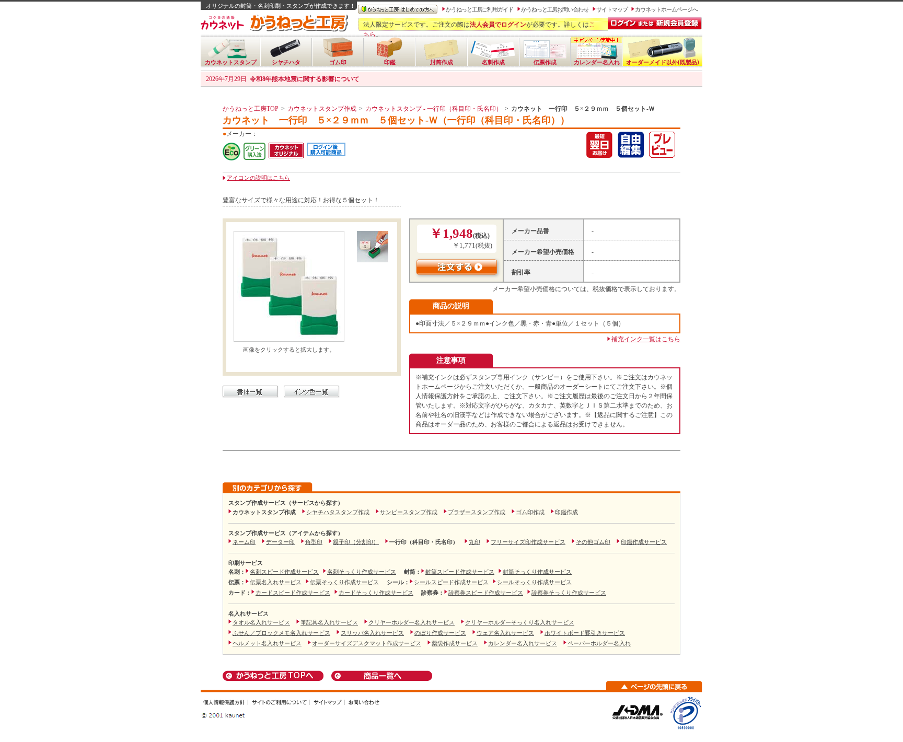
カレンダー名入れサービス (522, 643)
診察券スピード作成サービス (485, 592)
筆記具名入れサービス (329, 622)
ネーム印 (244, 542)
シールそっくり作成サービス (534, 582)
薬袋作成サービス (455, 643)
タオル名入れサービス (261, 622)
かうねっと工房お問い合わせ (554, 9)
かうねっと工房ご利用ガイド (479, 9)
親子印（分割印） (356, 542)
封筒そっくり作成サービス (537, 572)
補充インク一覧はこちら (645, 339)
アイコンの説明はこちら (258, 178)
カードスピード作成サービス (293, 592)
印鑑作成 (566, 512)
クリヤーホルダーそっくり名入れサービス (519, 622)
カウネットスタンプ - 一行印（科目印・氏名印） (433, 108)
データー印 (280, 542)
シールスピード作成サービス (451, 582)
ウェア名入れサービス (505, 633)
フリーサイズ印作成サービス (528, 542)
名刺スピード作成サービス (284, 572)
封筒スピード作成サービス (459, 572)
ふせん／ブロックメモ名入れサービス (281, 633)
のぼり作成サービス (440, 633)
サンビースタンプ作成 (408, 512)
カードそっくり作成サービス (376, 592)
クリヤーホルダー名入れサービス (411, 622)
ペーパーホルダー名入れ (599, 643)
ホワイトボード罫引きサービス (585, 633)
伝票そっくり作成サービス (344, 582)
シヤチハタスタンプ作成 (337, 512)
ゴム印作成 (530, 512)
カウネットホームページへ (666, 9)
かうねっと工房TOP (251, 108)
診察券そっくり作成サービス (568, 592)
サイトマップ (612, 9)
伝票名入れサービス (276, 582)
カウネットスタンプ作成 (321, 108)
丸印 (474, 542)
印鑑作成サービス (644, 542)
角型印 (313, 542)
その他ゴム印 (593, 542)
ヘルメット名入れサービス (267, 643)
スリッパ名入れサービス (372, 633)
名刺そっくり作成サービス (361, 572)
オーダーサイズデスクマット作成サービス (366, 643)
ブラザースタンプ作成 (476, 512)
